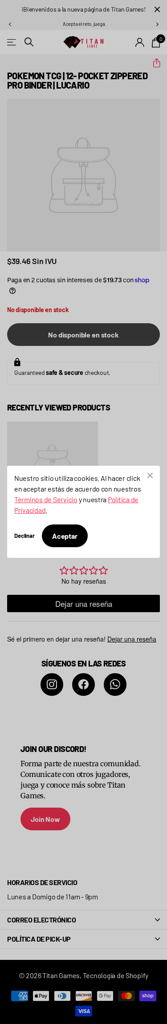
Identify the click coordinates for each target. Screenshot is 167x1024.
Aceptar (64, 536)
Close (150, 475)
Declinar (24, 535)
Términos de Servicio (45, 499)
